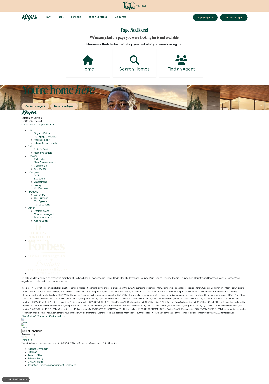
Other (31, 207)
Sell (61, 17)
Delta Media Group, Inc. (89, 343)
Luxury (37, 185)
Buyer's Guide (42, 133)
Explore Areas (41, 210)
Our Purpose (41, 198)
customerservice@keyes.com (38, 124)
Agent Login (41, 220)
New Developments (45, 162)
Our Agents (40, 201)
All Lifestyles (41, 188)
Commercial (40, 165)
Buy (48, 17)
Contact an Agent (234, 17)
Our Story (39, 194)
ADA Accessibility (56, 316)
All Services (40, 168)
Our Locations (42, 204)
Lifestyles (33, 172)
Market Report (42, 139)
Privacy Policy (27, 316)
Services (33, 156)
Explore (76, 17)
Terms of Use (35, 355)
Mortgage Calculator (45, 136)
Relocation (40, 159)
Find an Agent (181, 68)
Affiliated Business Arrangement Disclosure (52, 365)
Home (87, 68)
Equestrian (40, 178)
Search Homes (134, 68)
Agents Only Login (38, 348)
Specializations (98, 17)
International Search (45, 143)
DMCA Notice (41, 316)
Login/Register (205, 17)
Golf (36, 175)
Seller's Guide (42, 149)
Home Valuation (43, 152)
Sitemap (32, 351)
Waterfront (40, 181)
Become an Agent (64, 106)
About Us (120, 17)
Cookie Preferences (15, 379)
